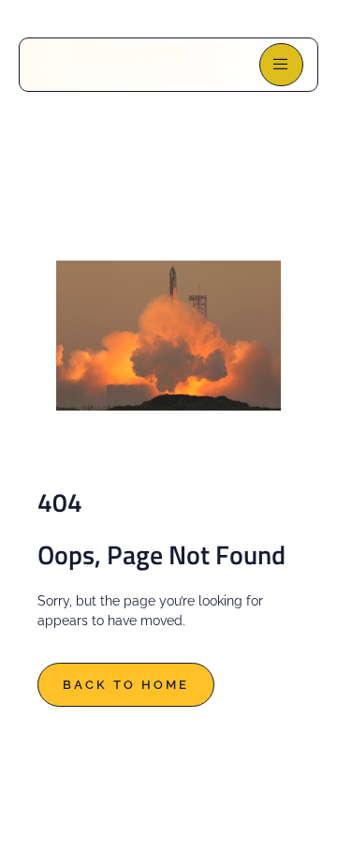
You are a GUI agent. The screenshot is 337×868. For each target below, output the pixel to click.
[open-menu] (281, 64)
